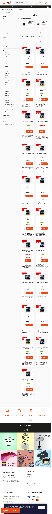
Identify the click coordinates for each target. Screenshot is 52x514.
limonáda (7, 89)
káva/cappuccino (9, 104)
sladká (7, 54)
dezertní (7, 52)
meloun (7, 98)
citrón (7, 107)
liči (6, 86)
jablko (7, 80)
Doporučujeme (25, 36)
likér (6, 87)
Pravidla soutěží (30, 481)
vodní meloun (8, 106)
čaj (6, 71)
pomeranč (7, 100)
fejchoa (7, 75)
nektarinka (8, 111)
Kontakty (29, 488)
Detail (42, 131)
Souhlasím (41, 507)
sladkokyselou (8, 59)
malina (7, 91)
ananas (7, 66)
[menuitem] (10, 6)
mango (7, 93)
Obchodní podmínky (31, 483)
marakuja (7, 95)
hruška (7, 78)
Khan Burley (8, 39)
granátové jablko (9, 77)
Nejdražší (40, 36)
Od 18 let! (7, 31)
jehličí (6, 84)
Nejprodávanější (25, 39)
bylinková (7, 58)
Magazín (28, 478)
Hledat (30, 2)
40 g (6, 46)
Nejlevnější (33, 36)
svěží (6, 56)
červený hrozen (9, 109)
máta (6, 97)
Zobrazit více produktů (34, 32)
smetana (7, 102)
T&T (6, 33)
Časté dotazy (29, 476)
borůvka (7, 68)
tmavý (7, 117)
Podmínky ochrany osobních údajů (34, 485)
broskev (7, 69)
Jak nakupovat (30, 474)
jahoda (7, 82)
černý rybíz (8, 73)
